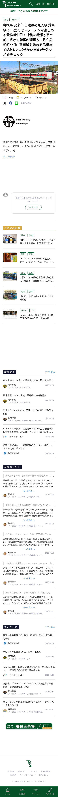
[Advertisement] (29, 175)
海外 (23, 254)
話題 (31, 273)
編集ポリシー (22, 771)
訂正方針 (34, 771)
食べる (15, 20)
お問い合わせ (43, 775)
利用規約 (13, 775)
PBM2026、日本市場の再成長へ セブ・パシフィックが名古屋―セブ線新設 (37, 261)
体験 (31, 235)
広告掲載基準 (45, 771)
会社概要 (11, 771)
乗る (6, 20)
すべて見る (50, 372)
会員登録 (33, 207)
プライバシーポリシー (27, 775)
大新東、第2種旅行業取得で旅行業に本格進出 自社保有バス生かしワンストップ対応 (37, 280)
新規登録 (40, 4)
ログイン (51, 4)
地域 (23, 292)
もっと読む (9, 157)
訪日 (31, 292)
